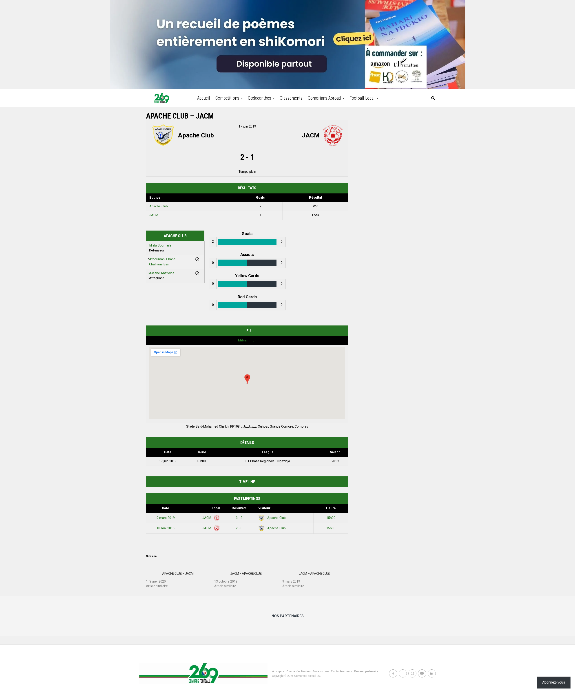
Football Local (362, 98)
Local (216, 508)
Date (165, 508)
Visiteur (264, 508)
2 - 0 (239, 528)
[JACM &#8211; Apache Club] (248, 578)
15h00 (330, 518)
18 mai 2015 (166, 528)
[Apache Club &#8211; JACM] (180, 578)
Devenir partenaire (366, 671)
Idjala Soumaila (160, 245)
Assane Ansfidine (161, 273)
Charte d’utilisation (298, 671)
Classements (291, 98)
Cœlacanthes (259, 98)
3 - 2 (239, 518)
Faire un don (321, 671)
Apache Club (158, 206)
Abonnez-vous (553, 682)
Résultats (239, 508)
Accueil (203, 98)
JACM (153, 215)
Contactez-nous (341, 671)
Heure (331, 508)
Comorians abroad (324, 98)
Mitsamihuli (247, 340)
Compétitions (227, 98)
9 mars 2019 (166, 518)
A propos (278, 671)
